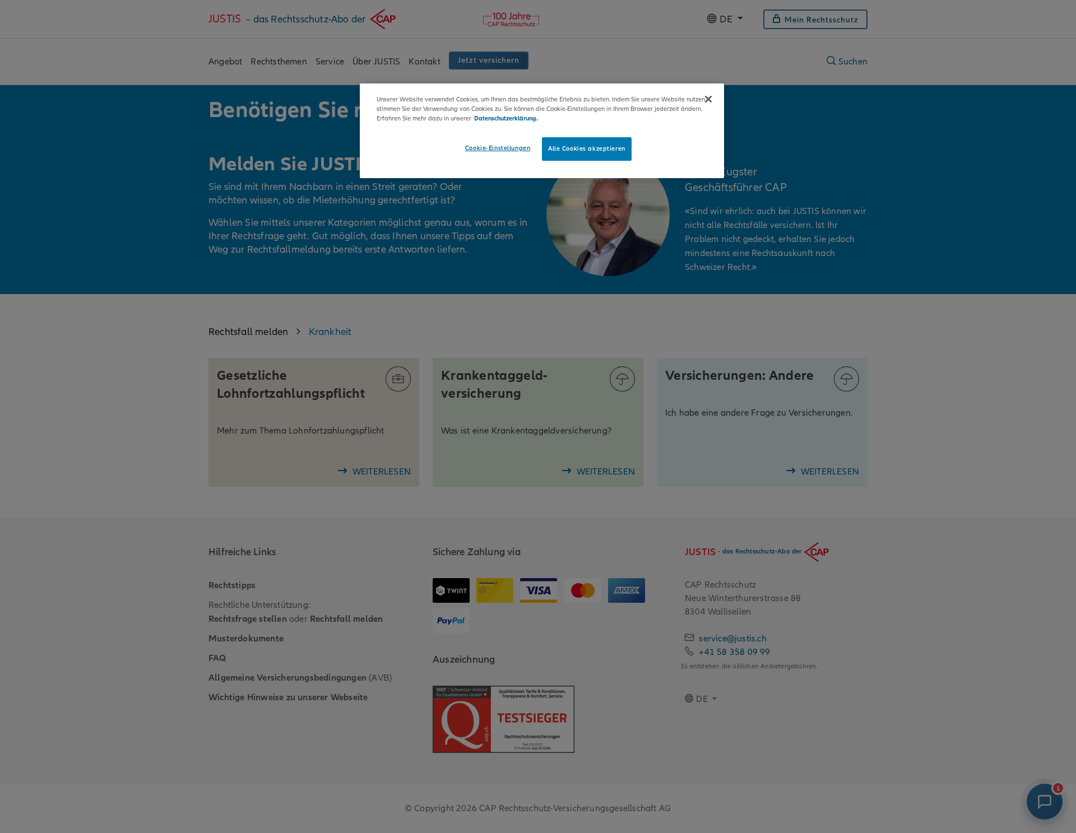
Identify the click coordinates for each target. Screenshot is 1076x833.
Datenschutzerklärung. (506, 118)
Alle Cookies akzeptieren (586, 148)
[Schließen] (708, 99)
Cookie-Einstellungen (497, 148)
